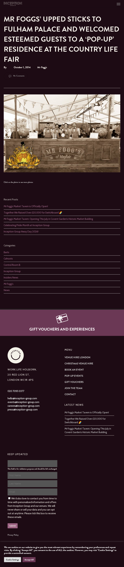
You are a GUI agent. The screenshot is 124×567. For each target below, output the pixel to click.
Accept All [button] (29, 559)
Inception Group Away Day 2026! (21, 231)
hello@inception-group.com (22, 398)
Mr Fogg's (42, 67)
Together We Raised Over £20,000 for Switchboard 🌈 (33, 212)
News (7, 290)
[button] (118, 4)
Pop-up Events (74, 376)
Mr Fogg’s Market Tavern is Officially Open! (26, 206)
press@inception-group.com (23, 409)
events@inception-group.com (23, 402)
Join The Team (73, 388)
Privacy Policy (13, 534)
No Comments (18, 75)
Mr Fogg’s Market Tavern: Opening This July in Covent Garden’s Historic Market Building (48, 219)
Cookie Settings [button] (12, 559)
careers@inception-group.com (24, 405)
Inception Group (12, 271)
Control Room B (12, 264)
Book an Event (74, 370)
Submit (12, 525)
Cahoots (8, 258)
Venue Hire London (77, 357)
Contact (70, 394)
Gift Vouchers (74, 382)
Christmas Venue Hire (79, 363)
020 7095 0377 (16, 391)
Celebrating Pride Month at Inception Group (27, 225)
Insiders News (11, 277)
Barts (6, 252)
